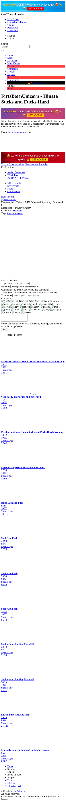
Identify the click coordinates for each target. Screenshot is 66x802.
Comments (6, 289)
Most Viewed (13, 63)
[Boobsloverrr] (8, 199)
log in (11, 132)
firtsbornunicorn (15, 213)
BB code (5, 286)
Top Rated (12, 60)
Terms (10, 780)
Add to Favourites (16, 172)
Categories (12, 69)
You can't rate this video (12, 164)
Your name (6, 295)
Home (10, 55)
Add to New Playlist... (18, 178)
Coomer (11, 25)
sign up (20, 132)
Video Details (14, 183)
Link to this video (9, 280)
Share (10, 188)
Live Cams (12, 30)
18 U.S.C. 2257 (15, 785)
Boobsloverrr (7, 196)
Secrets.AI (12, 77)
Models (11, 71)
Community (13, 80)
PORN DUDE (14, 88)
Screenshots (13, 186)
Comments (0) (14, 191)
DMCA (11, 783)
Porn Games (13, 19)
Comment (6, 298)
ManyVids (18, 210)
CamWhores (18, 791)
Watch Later (13, 175)
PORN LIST (13, 66)
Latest (10, 57)
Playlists (11, 74)
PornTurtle (12, 27)
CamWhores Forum (17, 22)
